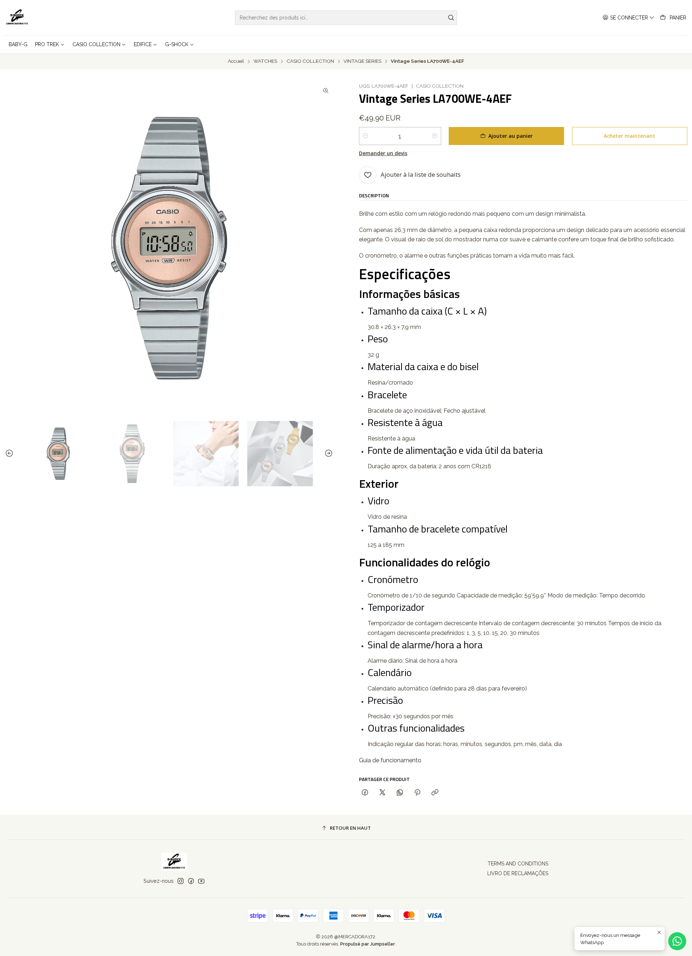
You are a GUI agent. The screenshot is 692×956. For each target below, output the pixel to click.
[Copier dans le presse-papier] (435, 792)
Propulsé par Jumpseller (367, 944)
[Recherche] (451, 17)
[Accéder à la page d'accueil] (17, 18)
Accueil (236, 61)
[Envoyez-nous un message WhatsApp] (677, 941)
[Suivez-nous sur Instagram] (180, 881)
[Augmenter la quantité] (435, 136)
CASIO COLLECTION (310, 61)
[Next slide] (327, 453)
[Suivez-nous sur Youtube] (201, 881)
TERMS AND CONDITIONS (518, 864)
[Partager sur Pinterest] (417, 792)
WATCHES (265, 61)
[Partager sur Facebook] (365, 792)
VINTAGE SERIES (362, 61)
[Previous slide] (10, 453)
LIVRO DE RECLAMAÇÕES (517, 873)
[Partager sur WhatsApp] (400, 792)
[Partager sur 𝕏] (382, 792)
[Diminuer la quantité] (365, 136)
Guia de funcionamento (390, 760)
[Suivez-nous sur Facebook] (191, 881)
